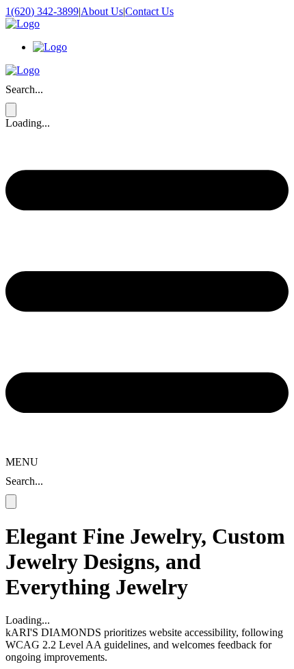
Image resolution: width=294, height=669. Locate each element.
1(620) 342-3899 (42, 11)
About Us (102, 11)
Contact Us (149, 11)
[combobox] (6, 90)
